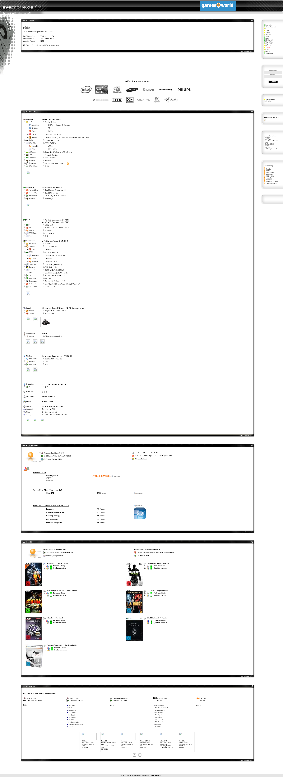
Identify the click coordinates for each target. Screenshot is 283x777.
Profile (267, 32)
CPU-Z (267, 49)
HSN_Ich (158, 715)
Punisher (72, 712)
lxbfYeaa (268, 139)
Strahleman (159, 705)
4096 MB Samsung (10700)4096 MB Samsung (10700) (55, 221)
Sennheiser (49, 313)
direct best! (48, 401)
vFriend (158, 724)
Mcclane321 (73, 717)
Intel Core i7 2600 (51, 119)
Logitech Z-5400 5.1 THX (55, 311)
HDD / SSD (270, 176)
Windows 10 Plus (272, 181)
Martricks (159, 712)
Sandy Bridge (50, 122)
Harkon (267, 147)
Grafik (268, 169)
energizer (158, 717)
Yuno (266, 142)
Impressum (269, 53)
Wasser (48, 160)
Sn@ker (267, 137)
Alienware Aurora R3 (53, 336)
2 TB (44, 392)
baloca (267, 145)
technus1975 (160, 710)
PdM (267, 36)
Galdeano (159, 726)
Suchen (267, 29)
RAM (268, 171)
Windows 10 (270, 180)
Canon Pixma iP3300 (52, 406)
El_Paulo (72, 715)
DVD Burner (48, 396)
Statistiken (269, 46)
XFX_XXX (159, 719)
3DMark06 (269, 40)
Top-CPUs (269, 42)
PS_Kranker (160, 722)
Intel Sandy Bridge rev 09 (55, 190)
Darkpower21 (74, 722)
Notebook (269, 174)
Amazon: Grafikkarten (152, 775)
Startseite (268, 25)
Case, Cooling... (271, 183)
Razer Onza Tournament (54, 415)
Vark (70, 708)
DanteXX (72, 705)
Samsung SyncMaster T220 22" (58, 356)
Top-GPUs (269, 44)
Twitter (268, 34)
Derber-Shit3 (269, 144)
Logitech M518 (49, 412)
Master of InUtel (161, 708)
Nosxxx (71, 720)
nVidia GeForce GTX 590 (55, 241)
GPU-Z (268, 51)
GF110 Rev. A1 (51, 246)
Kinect (71, 727)
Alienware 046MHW (52, 187)
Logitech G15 (49, 409)
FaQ (267, 30)
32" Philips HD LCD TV (54, 384)
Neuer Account (270, 27)
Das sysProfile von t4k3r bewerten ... (42, 45)
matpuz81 (72, 710)
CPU (267, 167)
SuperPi (268, 38)
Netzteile (269, 178)
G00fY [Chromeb (271, 149)
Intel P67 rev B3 (51, 193)
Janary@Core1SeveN (76, 724)
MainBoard (270, 172)
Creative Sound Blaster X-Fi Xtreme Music (64, 308)
